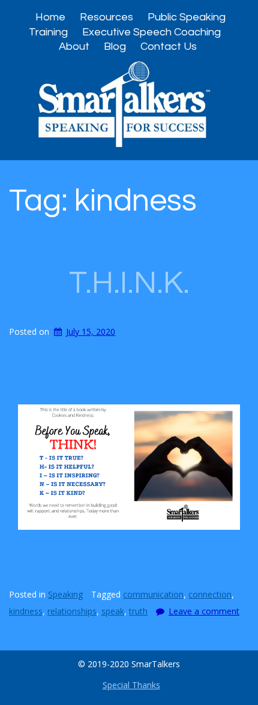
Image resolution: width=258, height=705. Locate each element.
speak (112, 611)
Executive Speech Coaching (151, 32)
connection (210, 594)
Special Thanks (131, 685)
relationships (72, 611)
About (74, 46)
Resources (106, 17)
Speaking (65, 594)
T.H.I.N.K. (129, 283)
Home (50, 17)
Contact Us (168, 46)
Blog (115, 46)
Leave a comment (204, 611)
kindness (26, 611)
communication (153, 594)
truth (138, 611)
